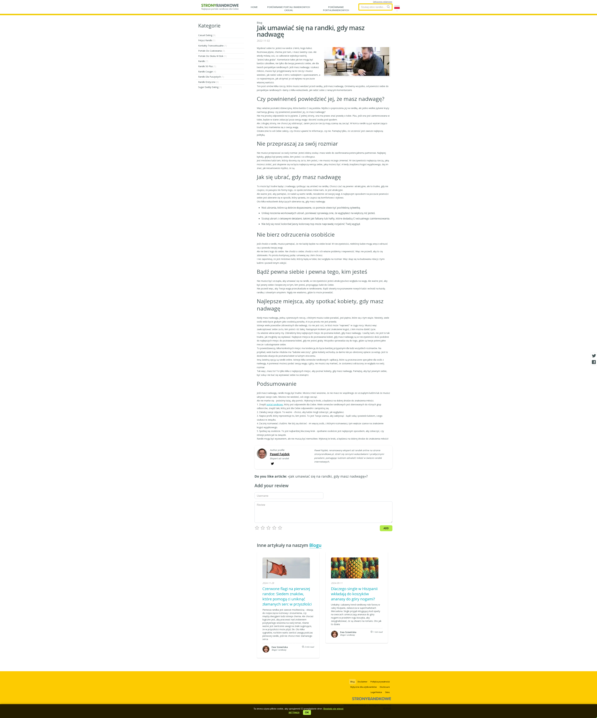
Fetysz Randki (206, 40)
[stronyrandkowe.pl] (220, 8)
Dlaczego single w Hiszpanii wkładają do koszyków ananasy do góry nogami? (354, 593)
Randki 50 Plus (207, 66)
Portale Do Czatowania (211, 50)
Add (386, 528)
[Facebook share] (594, 362)
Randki (203, 61)
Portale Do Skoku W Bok (212, 56)
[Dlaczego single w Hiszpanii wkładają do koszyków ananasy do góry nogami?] (354, 568)
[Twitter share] (594, 356)
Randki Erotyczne (208, 82)
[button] (294, 712)
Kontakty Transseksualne (212, 45)
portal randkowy (275, 404)
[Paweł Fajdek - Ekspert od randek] (262, 454)
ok (307, 712)
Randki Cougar (207, 71)
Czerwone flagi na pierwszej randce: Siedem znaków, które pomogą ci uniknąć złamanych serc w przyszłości (287, 596)
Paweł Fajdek (280, 454)
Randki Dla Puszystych (211, 76)
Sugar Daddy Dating (210, 87)
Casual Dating (206, 35)
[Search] (388, 7)
